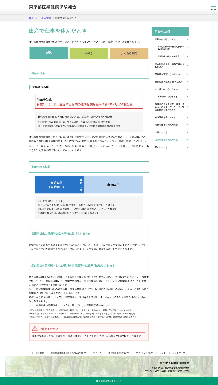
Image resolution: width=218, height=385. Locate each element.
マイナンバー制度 (144, 353)
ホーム (34, 18)
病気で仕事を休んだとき (166, 125)
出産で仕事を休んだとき (166, 140)
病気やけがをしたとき (165, 39)
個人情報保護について (118, 353)
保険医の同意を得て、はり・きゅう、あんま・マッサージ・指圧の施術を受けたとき (169, 107)
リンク (162, 353)
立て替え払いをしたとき (166, 89)
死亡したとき (161, 147)
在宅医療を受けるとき (165, 117)
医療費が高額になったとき (167, 74)
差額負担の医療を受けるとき (168, 82)
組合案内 (40, 353)
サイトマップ (178, 353)
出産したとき (161, 132)
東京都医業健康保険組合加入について (68, 353)
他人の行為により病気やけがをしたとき (169, 65)
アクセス (97, 353)
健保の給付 (46, 18)
